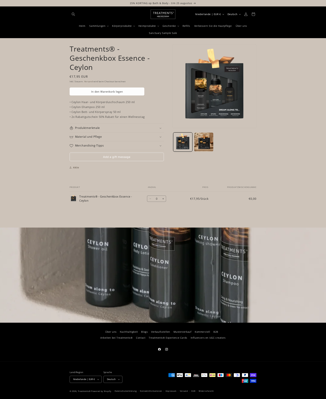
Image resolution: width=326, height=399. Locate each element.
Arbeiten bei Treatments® (116, 337)
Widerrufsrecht (206, 391)
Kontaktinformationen (151, 391)
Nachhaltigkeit (129, 331)
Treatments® (84, 391)
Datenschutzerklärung (126, 391)
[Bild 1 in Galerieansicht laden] (182, 142)
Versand (88, 81)
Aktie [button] (76, 167)
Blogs (144, 331)
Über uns (111, 331)
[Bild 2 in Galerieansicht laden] (203, 142)
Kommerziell (202, 331)
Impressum (171, 391)
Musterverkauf (183, 331)
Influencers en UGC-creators (208, 337)
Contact (140, 337)
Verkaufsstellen (160, 331)
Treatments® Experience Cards (168, 337)
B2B (215, 331)
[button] (73, 14)
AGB (193, 391)
